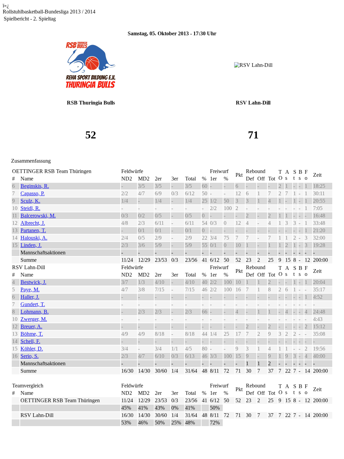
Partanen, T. (33, 230)
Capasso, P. (32, 193)
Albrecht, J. (32, 223)
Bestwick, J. (33, 282)
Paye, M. (30, 289)
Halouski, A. (33, 238)
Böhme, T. (31, 334)
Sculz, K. (30, 201)
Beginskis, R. (34, 186)
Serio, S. (29, 356)
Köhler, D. (31, 348)
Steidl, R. (30, 208)
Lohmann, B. (34, 312)
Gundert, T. (32, 304)
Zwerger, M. (33, 319)
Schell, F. (30, 341)
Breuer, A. (31, 326)
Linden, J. (31, 245)
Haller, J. (29, 297)
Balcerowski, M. (38, 215)
